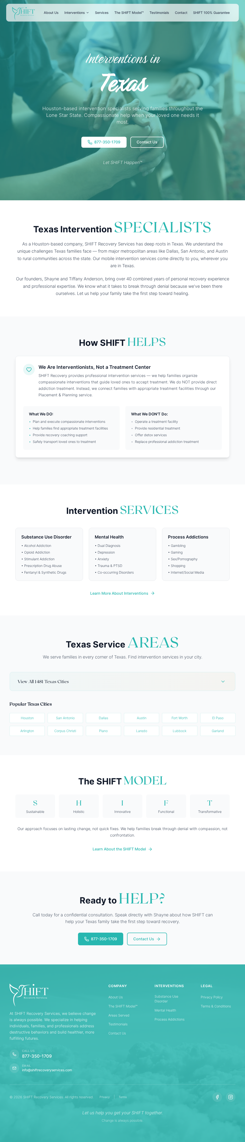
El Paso (217, 718)
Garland (218, 731)
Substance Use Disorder (166, 998)
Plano (103, 731)
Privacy (105, 1097)
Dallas (103, 718)
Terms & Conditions (216, 1006)
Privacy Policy (212, 997)
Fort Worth (180, 718)
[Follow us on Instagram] (230, 1097)
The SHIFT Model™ (122, 1006)
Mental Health (165, 1010)
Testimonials (118, 1024)
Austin (141, 718)
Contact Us (117, 1033)
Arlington (27, 731)
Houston (27, 718)
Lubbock (179, 731)
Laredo (141, 731)
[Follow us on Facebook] (217, 1097)
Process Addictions (169, 1019)
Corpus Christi (65, 731)
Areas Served (118, 1015)
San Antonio (65, 718)
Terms (123, 1097)
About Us (115, 997)
